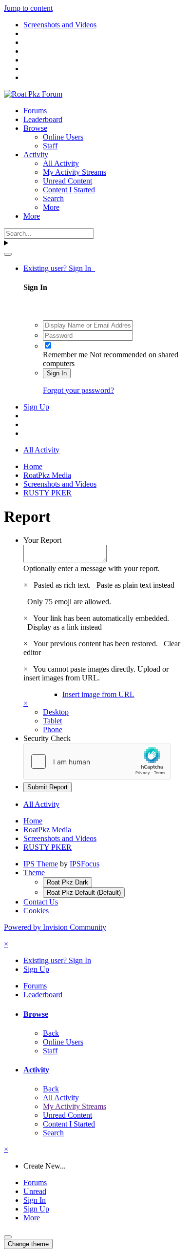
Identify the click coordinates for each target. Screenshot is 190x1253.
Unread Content (67, 181)
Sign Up (36, 407)
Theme (34, 872)
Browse (35, 128)
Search (53, 198)
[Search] (8, 254)
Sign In (57, 373)
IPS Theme (40, 864)
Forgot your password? (78, 390)
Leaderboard (42, 119)
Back (51, 1033)
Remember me (65, 354)
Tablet (52, 721)
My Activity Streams (74, 172)
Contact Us (40, 902)
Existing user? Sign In (59, 268)
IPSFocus (84, 864)
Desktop (56, 712)
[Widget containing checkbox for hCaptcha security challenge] (97, 761)
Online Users (63, 137)
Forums (35, 110)
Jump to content (28, 8)
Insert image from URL (98, 694)
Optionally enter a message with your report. (91, 568)
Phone (52, 729)
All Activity (61, 163)
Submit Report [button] (47, 787)
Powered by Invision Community (55, 927)
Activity (35, 154)
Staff (50, 146)
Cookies (36, 910)
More (51, 207)
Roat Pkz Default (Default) (84, 892)
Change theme (28, 1244)
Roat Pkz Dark (67, 882)
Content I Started (69, 189)
